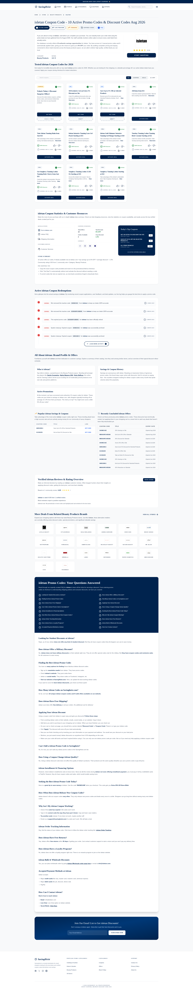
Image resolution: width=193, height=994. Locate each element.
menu (157, 6)
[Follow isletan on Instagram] (85, 246)
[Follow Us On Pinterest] (46, 971)
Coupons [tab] (136, 77)
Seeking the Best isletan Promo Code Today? (113, 611)
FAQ (100, 27)
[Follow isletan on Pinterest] (95, 246)
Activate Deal (143, 118)
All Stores (69, 973)
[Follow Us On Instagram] (43, 971)
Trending (72, 27)
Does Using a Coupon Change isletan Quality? (113, 607)
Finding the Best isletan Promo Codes (51, 599)
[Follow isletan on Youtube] (90, 246)
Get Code (81, 114)
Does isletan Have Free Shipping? (50, 603)
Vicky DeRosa (78, 375)
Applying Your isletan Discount (109, 603)
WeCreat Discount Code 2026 (102, 986)
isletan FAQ (43, 234)
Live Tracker (58, 27)
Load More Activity (96, 343)
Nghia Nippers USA (66, 375)
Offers (106, 6)
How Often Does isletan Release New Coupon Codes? (55, 615)
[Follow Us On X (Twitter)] (39, 971)
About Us (133, 970)
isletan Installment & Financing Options (51, 611)
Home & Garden (71, 966)
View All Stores (150, 514)
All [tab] (129, 77)
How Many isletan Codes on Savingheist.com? (113, 599)
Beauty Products (56, 14)
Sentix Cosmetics (53, 375)
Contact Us (134, 962)
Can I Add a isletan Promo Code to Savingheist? (54, 607)
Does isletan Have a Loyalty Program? (51, 623)
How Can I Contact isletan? (108, 627)
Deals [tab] (144, 77)
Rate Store (149, 479)
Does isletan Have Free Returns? (110, 619)
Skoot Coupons (86, 986)
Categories (80, 6)
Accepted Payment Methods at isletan (51, 627)
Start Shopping (141, 55)
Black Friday (102, 970)
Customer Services (45, 249)
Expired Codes (87, 27)
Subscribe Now (117, 932)
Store (44, 14)
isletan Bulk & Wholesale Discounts (110, 623)
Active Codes (42, 27)
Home (58, 6)
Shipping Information (46, 239)
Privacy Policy (135, 966)
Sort (153, 77)
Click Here (53, 906)
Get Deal (49, 114)
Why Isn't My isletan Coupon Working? (111, 615)
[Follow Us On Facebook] (35, 971)
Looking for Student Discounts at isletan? (52, 595)
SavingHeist (43, 6)
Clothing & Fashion (72, 962)
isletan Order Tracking (103, 830)
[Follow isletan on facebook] (80, 246)
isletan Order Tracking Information (50, 619)
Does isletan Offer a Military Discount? (111, 595)
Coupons (94, 6)
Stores (68, 6)
